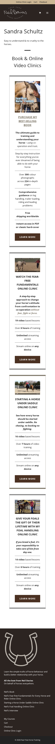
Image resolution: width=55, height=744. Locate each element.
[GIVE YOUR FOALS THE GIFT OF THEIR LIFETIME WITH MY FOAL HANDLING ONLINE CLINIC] (27, 551)
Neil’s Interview (11, 710)
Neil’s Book (9, 691)
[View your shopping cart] (40, 13)
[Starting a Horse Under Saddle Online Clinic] (27, 432)
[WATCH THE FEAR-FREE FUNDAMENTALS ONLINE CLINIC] (27, 311)
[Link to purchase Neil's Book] (27, 161)
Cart (6, 722)
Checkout (8, 726)
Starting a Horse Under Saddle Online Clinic (24, 702)
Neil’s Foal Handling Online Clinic (19, 706)
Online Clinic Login (12, 730)
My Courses (9, 718)
